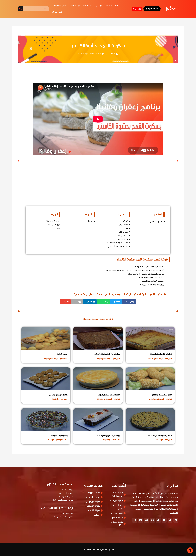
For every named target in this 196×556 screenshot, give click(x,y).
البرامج (99, 5)
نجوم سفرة (88, 5)
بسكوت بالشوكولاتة (59, 435)
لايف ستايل (75, 5)
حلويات (98, 54)
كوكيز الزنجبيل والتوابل (58, 395)
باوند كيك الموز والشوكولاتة (108, 435)
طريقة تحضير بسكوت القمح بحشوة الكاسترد (110, 294)
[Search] (20, 8)
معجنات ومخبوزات (86, 54)
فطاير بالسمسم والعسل (162, 395)
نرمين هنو (168, 359)
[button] (129, 301)
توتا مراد (169, 399)
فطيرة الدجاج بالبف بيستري (109, 395)
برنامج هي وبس (60, 5)
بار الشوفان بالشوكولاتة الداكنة (107, 354)
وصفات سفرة (112, 5)
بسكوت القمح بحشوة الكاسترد (148, 294)
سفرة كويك (57, 12)
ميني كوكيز (62, 354)
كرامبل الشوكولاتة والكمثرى (160, 435)
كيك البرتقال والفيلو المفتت (161, 354)
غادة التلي (110, 54)
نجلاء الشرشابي (61, 440)
